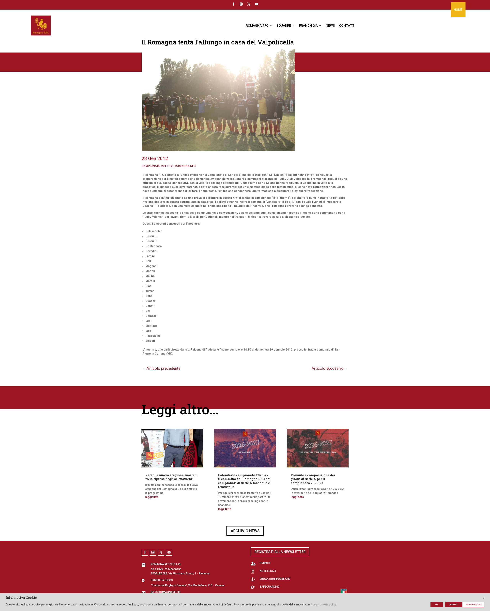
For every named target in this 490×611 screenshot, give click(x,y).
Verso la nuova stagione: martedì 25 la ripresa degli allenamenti (171, 477)
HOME (458, 9)
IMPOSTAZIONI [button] (473, 604)
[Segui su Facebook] (233, 4)
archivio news (245, 531)
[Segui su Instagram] (241, 4)
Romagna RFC (185, 166)
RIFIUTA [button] (453, 604)
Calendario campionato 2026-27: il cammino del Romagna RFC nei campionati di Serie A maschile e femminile (244, 481)
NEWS (330, 25)
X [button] (483, 598)
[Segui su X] (249, 4)
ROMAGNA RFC (257, 25)
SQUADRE (283, 25)
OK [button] (436, 604)
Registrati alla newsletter (280, 552)
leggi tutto (151, 496)
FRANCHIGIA (308, 25)
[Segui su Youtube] (256, 4)
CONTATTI (347, 25)
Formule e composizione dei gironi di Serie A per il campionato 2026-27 (313, 479)
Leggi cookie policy (324, 604)
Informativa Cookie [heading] (21, 598)
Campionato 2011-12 (157, 166)
